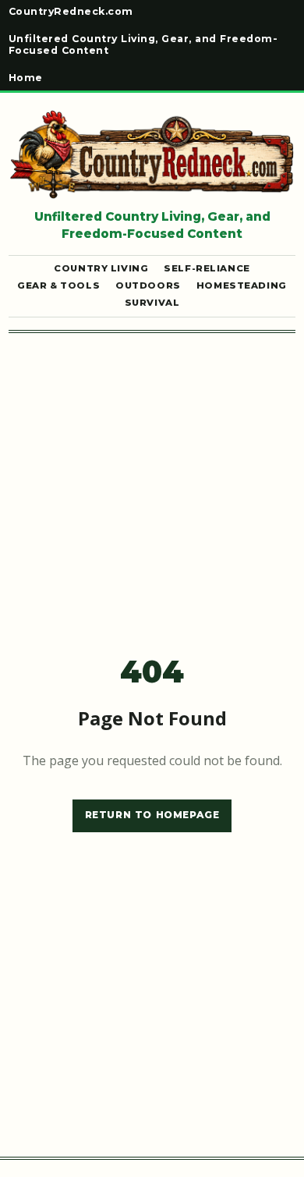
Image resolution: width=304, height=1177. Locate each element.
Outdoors (148, 286)
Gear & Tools (58, 286)
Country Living (101, 269)
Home (26, 78)
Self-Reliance (207, 269)
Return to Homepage (152, 815)
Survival (152, 303)
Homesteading (241, 286)
